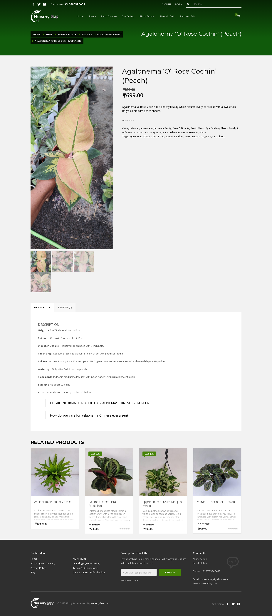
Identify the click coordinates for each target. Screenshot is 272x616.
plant (208, 136)
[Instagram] (44, 4)
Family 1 (86, 34)
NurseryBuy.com (100, 603)
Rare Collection (171, 132)
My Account (79, 558)
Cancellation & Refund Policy (89, 572)
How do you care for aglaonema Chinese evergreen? (89, 415)
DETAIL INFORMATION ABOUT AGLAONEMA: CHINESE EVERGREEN (99, 403)
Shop (49, 34)
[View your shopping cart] (238, 16)
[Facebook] (33, 4)
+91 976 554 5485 (75, 4)
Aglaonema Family (109, 34)
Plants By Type (153, 132)
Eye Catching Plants (217, 128)
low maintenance (194, 136)
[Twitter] (39, 4)
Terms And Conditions (85, 568)
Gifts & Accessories (133, 132)
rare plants (218, 136)
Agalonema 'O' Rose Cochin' (145, 136)
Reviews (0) (65, 307)
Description (42, 307)
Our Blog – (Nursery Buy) (86, 563)
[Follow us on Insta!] (238, 604)
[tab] (42, 307)
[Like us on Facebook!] (227, 604)
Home (37, 34)
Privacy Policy (38, 568)
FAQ (33, 572)
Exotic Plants (198, 128)
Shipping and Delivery (43, 563)
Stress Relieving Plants (193, 132)
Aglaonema (143, 128)
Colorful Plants (181, 128)
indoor (180, 136)
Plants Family (67, 34)
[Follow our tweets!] (233, 604)
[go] (188, 4)
